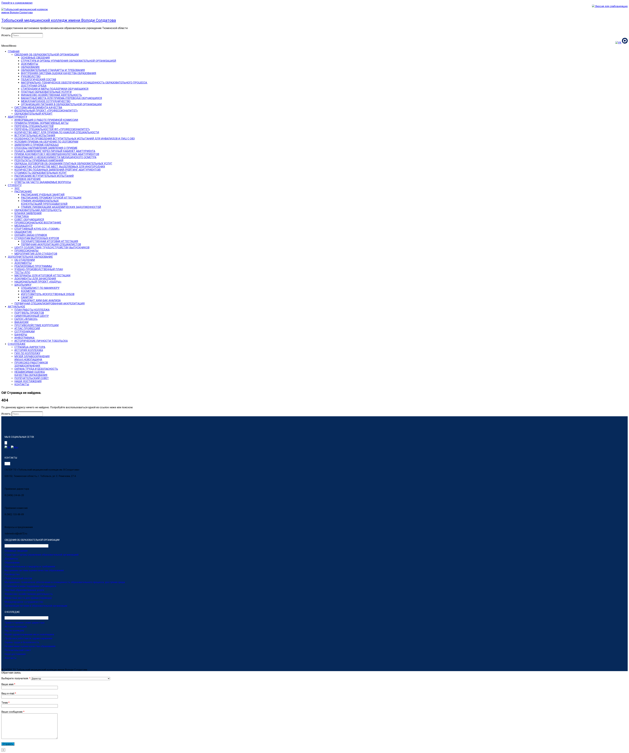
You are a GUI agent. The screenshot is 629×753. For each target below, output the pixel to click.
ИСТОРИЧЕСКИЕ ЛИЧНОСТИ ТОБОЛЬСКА (41, 340)
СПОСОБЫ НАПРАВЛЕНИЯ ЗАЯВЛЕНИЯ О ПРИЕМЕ (45, 148)
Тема (5, 702)
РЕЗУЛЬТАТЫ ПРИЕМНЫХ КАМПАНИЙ (38, 160)
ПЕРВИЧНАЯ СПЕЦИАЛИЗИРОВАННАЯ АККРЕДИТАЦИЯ (49, 303)
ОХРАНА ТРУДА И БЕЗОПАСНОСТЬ (36, 368)
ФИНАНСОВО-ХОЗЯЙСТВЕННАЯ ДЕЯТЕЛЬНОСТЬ (51, 95)
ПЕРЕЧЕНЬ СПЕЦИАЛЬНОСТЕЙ (34, 126)
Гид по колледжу (14, 630)
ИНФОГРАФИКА (24, 337)
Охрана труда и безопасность (22, 642)
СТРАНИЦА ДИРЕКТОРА (29, 347)
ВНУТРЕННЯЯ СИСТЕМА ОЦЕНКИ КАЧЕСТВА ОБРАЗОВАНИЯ (58, 73)
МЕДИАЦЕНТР (23, 225)
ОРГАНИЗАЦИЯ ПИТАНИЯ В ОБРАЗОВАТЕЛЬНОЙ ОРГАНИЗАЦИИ (61, 104)
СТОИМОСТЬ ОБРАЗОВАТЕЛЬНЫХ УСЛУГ (40, 172)
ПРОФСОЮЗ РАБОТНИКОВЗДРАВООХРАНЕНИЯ (31, 364)
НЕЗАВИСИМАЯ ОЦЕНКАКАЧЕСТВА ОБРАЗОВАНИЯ (30, 373)
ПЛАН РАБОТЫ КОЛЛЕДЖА (31, 309)
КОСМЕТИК (28, 291)
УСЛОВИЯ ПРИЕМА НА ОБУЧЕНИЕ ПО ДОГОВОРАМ (46, 141)
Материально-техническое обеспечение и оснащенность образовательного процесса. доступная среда (65, 582)
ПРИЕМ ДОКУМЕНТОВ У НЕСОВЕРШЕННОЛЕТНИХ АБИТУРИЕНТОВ (56, 154)
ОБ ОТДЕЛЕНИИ (24, 260)
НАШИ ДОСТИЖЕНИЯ (28, 381)
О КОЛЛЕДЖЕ (16, 344)
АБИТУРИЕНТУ (17, 116)
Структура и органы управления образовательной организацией (41, 554)
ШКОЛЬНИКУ (22, 284)
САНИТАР (27, 297)
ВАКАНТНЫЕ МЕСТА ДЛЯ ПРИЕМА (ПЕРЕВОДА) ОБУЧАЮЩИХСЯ (61, 98)
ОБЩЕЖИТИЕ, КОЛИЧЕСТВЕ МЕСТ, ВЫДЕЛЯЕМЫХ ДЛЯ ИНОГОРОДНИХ (59, 166)
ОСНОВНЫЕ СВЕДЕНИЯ (35, 57)
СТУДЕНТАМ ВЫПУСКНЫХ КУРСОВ (36, 238)
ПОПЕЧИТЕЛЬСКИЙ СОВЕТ (31, 378)
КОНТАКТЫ (21, 384)
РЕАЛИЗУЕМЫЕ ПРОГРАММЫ (33, 266)
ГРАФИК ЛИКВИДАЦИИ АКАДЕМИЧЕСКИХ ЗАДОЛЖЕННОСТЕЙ (61, 207)
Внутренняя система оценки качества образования (34, 570)
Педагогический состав (18, 578)
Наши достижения (15, 654)
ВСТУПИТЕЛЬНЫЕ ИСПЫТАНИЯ (34, 135)
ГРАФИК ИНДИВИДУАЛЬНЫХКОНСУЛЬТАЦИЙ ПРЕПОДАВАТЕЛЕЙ (44, 202)
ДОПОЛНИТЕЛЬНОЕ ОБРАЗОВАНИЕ (30, 256)
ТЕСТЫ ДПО (22, 272)
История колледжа (16, 626)
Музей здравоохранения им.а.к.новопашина (29, 634)
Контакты (10, 658)
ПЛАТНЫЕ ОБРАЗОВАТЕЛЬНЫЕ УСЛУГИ (46, 92)
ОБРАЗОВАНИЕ (30, 67)
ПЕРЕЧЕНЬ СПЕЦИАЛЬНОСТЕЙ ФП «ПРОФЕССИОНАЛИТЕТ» (52, 129)
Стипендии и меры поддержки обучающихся (30, 586)
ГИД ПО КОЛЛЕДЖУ (27, 353)
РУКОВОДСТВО (30, 76)
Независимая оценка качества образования (30, 646)
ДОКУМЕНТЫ (29, 64)
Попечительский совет (18, 650)
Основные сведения (16, 550)
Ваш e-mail (8, 693)
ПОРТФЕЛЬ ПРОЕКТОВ (29, 312)
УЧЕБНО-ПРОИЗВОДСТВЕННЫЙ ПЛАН (38, 269)
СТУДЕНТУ (15, 185)
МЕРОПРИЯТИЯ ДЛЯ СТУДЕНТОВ (35, 253)
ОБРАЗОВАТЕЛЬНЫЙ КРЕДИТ (33, 113)
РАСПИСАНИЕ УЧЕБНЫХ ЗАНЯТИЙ (43, 194)
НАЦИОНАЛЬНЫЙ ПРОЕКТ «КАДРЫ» (37, 281)
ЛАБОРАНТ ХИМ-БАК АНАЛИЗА (41, 300)
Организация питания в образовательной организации (36, 605)
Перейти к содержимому (17, 2)
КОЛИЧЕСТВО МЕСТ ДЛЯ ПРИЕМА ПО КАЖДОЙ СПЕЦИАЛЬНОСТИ (56, 132)
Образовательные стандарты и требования (30, 566)
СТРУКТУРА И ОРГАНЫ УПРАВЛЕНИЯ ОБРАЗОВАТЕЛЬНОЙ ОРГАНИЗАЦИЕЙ (68, 60)
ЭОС (17, 188)
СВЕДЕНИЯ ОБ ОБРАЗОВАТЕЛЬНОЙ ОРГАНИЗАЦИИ (46, 54)
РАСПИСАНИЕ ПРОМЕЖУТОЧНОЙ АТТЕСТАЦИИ (51, 197)
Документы (11, 558)
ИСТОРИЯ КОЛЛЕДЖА (28, 350)
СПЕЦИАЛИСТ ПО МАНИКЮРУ (40, 288)
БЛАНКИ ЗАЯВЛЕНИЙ (28, 213)
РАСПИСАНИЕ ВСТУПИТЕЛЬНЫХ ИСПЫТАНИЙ (44, 176)
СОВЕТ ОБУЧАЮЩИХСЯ (29, 219)
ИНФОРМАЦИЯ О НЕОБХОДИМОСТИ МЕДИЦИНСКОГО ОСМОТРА (55, 157)
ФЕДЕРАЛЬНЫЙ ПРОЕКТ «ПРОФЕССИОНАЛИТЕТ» (46, 110)
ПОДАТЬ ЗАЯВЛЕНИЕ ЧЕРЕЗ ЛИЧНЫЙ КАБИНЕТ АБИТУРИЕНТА (54, 151)
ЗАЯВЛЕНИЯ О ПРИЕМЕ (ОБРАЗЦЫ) (36, 144)
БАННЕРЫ (20, 334)
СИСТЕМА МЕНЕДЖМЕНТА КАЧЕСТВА (38, 107)
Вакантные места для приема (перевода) (28, 597)
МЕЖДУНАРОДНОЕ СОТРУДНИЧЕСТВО (45, 101)
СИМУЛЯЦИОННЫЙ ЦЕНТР (31, 316)
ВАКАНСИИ (21, 322)
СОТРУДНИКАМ (24, 331)
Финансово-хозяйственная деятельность (29, 594)
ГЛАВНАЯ (13, 51)
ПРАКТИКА (21, 216)
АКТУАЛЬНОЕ (16, 306)
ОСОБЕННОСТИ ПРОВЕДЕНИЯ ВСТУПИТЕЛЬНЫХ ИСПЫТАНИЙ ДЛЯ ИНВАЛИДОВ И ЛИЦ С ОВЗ (74, 138)
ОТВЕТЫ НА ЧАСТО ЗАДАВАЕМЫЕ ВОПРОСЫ (42, 182)
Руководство (12, 574)
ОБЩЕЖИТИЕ (23, 232)
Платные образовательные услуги (24, 590)
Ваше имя (8, 684)
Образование (12, 562)
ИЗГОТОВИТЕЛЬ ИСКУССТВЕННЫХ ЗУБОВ (47, 294)
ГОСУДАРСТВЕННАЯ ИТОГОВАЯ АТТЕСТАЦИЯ (49, 241)
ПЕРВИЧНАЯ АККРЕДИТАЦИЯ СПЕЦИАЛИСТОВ (51, 244)
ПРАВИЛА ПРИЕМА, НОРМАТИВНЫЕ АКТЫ (41, 123)
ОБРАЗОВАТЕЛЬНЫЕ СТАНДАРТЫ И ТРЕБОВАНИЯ (53, 70)
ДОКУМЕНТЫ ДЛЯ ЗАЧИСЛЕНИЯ (35, 278)
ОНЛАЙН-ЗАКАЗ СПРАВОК (30, 235)
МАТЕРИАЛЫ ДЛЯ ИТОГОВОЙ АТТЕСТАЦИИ (42, 275)
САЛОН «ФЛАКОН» (26, 319)
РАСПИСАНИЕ (23, 191)
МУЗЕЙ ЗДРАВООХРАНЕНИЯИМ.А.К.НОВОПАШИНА (32, 358)
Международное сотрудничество (24, 601)
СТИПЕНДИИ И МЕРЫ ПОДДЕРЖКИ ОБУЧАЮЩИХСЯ (54, 88)
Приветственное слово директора (24, 622)
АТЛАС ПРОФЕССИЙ (27, 328)
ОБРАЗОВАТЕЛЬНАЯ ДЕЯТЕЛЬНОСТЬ (38, 210)
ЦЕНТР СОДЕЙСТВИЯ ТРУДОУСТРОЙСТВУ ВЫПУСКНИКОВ (51, 247)
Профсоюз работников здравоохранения (28, 638)
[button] (8, 45)
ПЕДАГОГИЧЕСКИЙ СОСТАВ (38, 79)
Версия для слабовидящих (611, 6)
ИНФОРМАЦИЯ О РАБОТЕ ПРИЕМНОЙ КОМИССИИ (46, 120)
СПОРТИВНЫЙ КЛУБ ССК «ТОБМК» (37, 228)
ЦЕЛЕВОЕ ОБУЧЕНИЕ (27, 179)
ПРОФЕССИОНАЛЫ (26, 250)
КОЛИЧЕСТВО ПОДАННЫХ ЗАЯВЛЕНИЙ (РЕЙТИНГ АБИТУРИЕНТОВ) (57, 169)
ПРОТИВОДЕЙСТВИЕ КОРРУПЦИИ (36, 325)
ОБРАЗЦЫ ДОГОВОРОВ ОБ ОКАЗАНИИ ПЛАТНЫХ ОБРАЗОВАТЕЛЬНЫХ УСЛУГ (63, 163)
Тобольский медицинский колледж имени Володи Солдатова (58, 20)
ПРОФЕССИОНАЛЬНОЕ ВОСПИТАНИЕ (37, 222)
